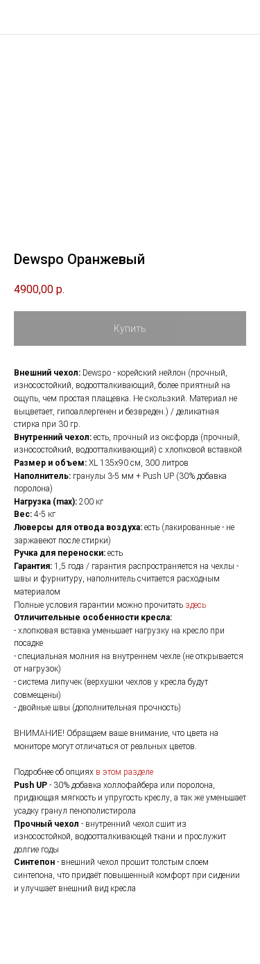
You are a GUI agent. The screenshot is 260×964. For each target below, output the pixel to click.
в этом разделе (124, 772)
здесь (195, 605)
